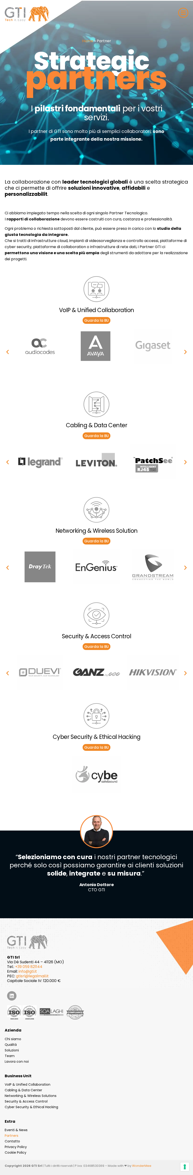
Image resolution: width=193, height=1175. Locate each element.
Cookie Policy (15, 1152)
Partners (11, 1135)
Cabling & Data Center (23, 1090)
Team (10, 1056)
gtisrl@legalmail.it (32, 976)
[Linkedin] (11, 996)
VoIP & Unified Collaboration (27, 1084)
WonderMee (141, 1166)
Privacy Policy (16, 1147)
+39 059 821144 (28, 966)
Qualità (11, 1044)
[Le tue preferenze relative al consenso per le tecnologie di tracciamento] (184, 1166)
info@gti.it (28, 971)
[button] (7, 352)
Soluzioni (12, 1050)
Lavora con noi (17, 1061)
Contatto (12, 1141)
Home (87, 41)
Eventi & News (16, 1130)
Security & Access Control (26, 1101)
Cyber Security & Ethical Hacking (31, 1107)
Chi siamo (13, 1039)
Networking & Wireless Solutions (30, 1095)
